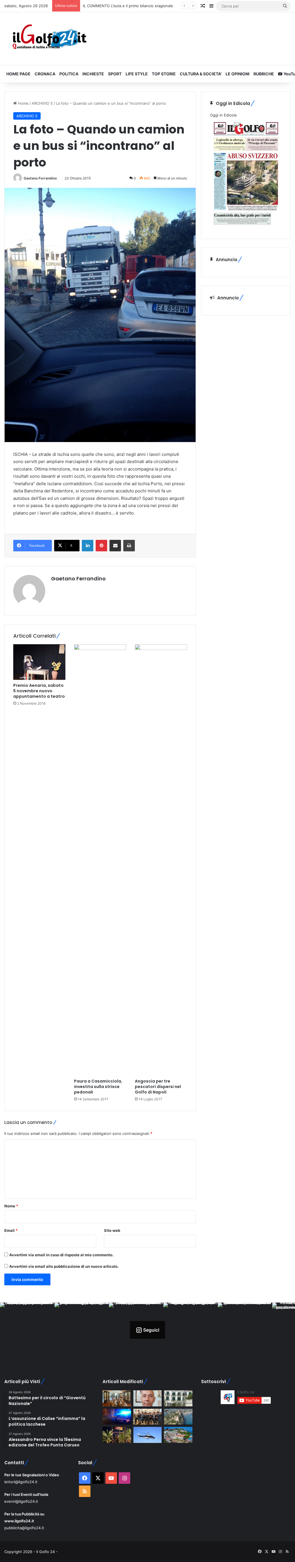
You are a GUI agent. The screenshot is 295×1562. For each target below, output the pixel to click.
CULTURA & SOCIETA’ (201, 73)
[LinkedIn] (87, 545)
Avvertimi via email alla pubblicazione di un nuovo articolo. (64, 1266)
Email (11, 1230)
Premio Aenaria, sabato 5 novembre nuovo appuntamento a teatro (39, 690)
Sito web (112, 1230)
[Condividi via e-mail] (115, 545)
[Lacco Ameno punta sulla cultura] (117, 1398)
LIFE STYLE (137, 73)
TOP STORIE (164, 73)
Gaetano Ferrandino (40, 178)
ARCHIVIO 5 (42, 103)
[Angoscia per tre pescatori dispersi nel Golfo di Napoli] (161, 860)
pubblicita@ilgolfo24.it (24, 1527)
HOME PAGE (18, 73)
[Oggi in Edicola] (246, 227)
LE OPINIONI (237, 73)
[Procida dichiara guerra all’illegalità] (117, 1417)
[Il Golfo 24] (49, 38)
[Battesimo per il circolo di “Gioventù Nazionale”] (147, 1417)
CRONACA (45, 73)
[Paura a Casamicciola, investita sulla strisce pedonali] (100, 860)
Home (23, 103)
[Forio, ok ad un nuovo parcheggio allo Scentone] (178, 1398)
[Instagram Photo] (27, 1330)
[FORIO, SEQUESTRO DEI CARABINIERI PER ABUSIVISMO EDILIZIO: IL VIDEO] (178, 1417)
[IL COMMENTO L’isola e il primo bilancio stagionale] (147, 1398)
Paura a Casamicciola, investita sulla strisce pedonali (98, 1086)
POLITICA (68, 73)
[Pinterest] (101, 545)
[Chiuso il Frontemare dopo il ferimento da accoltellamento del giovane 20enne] (117, 1435)
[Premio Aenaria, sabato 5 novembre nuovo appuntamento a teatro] (39, 662)
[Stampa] (129, 545)
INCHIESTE (93, 73)
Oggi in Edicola (223, 115)
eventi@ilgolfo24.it (21, 1501)
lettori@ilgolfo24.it (20, 1481)
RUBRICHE (264, 73)
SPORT (115, 73)
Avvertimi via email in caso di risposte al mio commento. (61, 1255)
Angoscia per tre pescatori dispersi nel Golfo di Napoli (158, 1086)
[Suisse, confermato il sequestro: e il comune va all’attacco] (178, 1435)
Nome (11, 1206)
